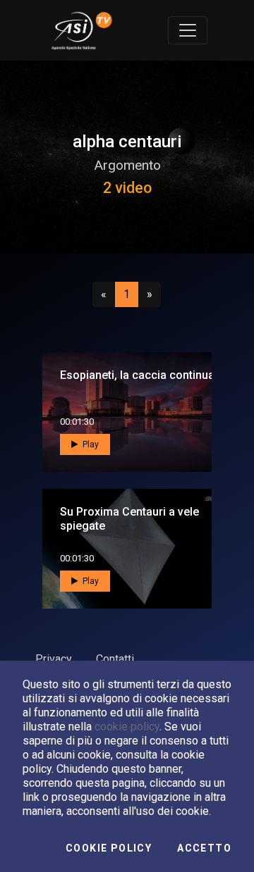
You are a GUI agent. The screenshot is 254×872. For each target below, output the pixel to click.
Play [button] (89, 444)
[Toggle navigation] (187, 30)
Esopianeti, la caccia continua (137, 375)
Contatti (115, 659)
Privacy (53, 659)
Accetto (204, 848)
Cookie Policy (109, 848)
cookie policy (127, 726)
